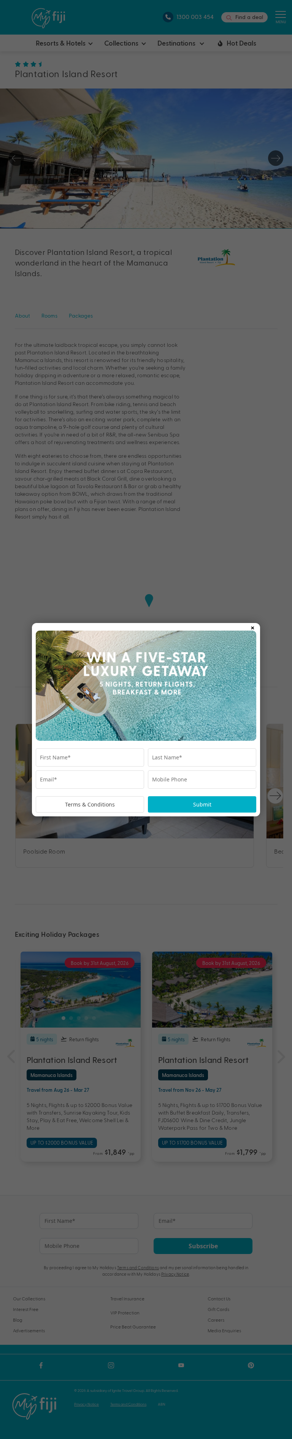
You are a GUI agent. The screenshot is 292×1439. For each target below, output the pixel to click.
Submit (202, 804)
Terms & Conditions (90, 804)
